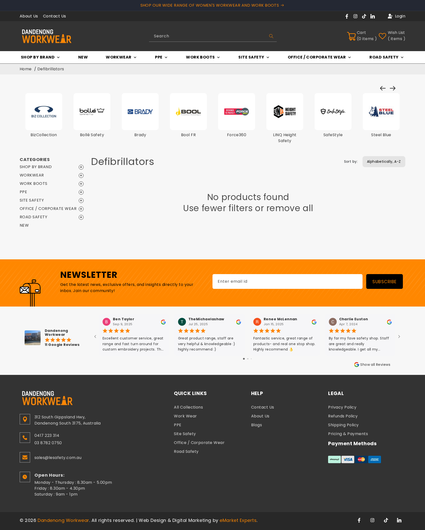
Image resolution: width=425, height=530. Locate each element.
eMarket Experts (238, 520)
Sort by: (351, 161)
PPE (23, 192)
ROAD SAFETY (33, 217)
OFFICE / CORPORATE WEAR (48, 208)
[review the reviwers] (163, 321)
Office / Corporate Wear (199, 442)
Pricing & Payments (348, 434)
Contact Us (54, 16)
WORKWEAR (32, 175)
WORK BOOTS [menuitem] (200, 57)
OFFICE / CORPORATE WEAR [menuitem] (317, 57)
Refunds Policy (343, 416)
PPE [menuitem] (158, 57)
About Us (29, 16)
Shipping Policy (343, 425)
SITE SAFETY (32, 200)
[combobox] (213, 36)
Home (26, 69)
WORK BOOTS (33, 183)
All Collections (188, 407)
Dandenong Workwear (63, 520)
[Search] (271, 36)
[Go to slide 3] (251, 358)
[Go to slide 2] (247, 358)
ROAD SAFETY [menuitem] (383, 57)
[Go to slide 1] (244, 359)
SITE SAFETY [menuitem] (251, 57)
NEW (24, 225)
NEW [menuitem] (83, 57)
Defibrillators (50, 69)
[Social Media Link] (359, 520)
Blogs (256, 425)
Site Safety (185, 434)
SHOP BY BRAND (36, 167)
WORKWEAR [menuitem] (119, 57)
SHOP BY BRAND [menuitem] (38, 57)
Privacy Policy (342, 407)
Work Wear (185, 416)
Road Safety (186, 451)
